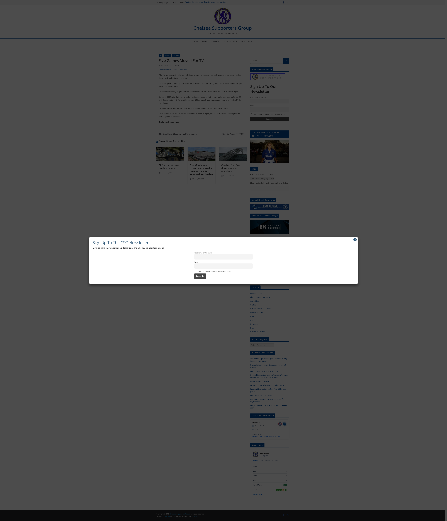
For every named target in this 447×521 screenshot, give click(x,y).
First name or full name (203, 253)
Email (196, 262)
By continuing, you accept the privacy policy (214, 271)
